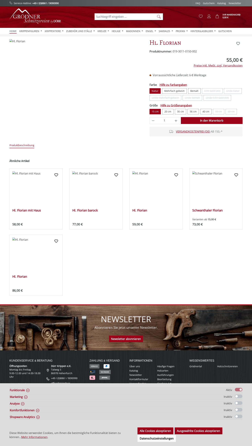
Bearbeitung (164, 379)
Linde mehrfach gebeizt (166, 98)
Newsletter (235, 3)
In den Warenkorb (211, 120)
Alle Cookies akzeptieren (155, 431)
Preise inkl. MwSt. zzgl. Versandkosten (218, 65)
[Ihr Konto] (209, 16)
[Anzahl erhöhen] (176, 120)
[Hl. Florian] (75, 76)
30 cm (180, 111)
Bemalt (194, 91)
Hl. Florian (139, 210)
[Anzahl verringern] (153, 120)
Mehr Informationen (34, 437)
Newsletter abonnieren (126, 339)
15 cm (155, 111)
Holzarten (162, 370)
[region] (76, 76)
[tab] (21, 145)
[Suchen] (159, 16)
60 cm (232, 112)
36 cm (193, 111)
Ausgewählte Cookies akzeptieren (198, 431)
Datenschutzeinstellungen (157, 438)
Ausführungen (165, 375)
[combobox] (124, 16)
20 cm (167, 111)
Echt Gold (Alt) (213, 91)
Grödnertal (195, 366)
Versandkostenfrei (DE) (193, 131)
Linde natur (234, 91)
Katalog (221, 3)
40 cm (205, 111)
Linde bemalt (193, 98)
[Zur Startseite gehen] (35, 16)
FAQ (198, 3)
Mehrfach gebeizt (174, 91)
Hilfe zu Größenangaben (176, 105)
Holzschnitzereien (227, 366)
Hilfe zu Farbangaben (173, 85)
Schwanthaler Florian (207, 210)
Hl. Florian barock (85, 210)
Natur (155, 91)
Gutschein (209, 3)
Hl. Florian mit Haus (26, 210)
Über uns (134, 366)
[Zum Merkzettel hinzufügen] (238, 43)
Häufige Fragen (166, 366)
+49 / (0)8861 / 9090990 (45, 3)
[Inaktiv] (238, 396)
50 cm (219, 112)
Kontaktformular (138, 379)
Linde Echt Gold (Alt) (218, 98)
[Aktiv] (238, 389)
